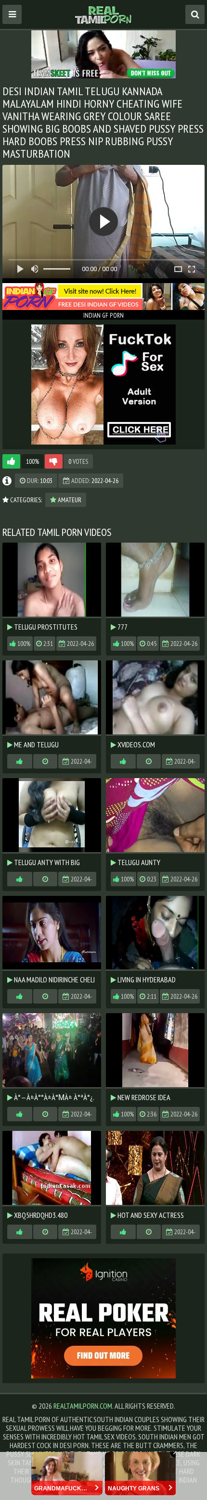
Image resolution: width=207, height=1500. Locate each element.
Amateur (68, 500)
